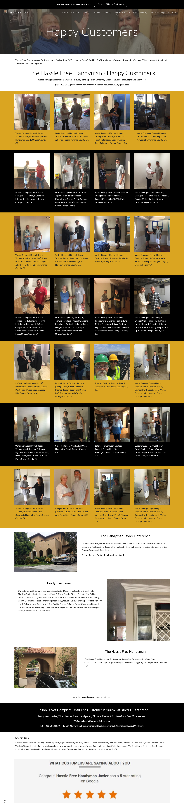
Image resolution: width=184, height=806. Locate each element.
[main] (92, 31)
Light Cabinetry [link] (140, 12)
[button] (181, 12)
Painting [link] (107, 12)
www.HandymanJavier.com (83, 85)
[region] (92, 4)
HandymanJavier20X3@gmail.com (112, 726)
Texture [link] (96, 12)
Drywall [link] (86, 12)
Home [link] (65, 12)
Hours (141, 726)
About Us (132, 726)
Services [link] (75, 12)
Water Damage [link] (158, 12)
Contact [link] (172, 12)
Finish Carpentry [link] (122, 12)
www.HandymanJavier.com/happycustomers (92, 697)
